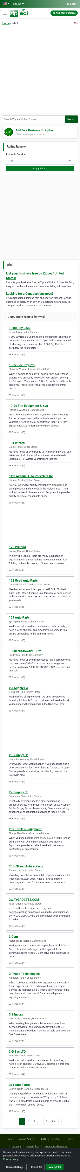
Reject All (36, 1167)
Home (6, 23)
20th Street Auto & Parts (26, 866)
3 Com (13, 937)
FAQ (43, 1139)
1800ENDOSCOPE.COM (25, 651)
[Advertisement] (40, 70)
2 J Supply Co (18, 688)
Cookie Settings (14, 1167)
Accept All (55, 1167)
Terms (70, 1139)
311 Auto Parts (19, 1085)
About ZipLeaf (27, 1139)
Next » (55, 1121)
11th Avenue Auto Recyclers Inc (31, 476)
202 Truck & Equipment (25, 829)
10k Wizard (17, 443)
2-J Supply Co (18, 755)
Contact (56, 1139)
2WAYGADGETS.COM (24, 900)
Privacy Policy (10, 1159)
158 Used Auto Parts (23, 580)
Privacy (16, 1146)
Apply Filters (40, 168)
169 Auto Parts (19, 617)
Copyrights (32, 1146)
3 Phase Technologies (24, 974)
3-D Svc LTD (17, 1051)
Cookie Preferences (56, 1146)
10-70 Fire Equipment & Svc (28, 406)
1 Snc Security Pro (22, 365)
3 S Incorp (16, 1014)
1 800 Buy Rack (19, 328)
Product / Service (15, 154)
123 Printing (17, 547)
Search (71, 119)
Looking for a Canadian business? (29, 293)
